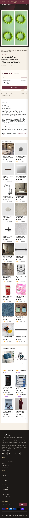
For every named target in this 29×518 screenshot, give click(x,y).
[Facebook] (3, 453)
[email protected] (6, 132)
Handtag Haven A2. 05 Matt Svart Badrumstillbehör (21, 337)
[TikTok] (12, 453)
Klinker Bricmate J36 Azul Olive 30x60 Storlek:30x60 (7, 257)
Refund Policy (5, 487)
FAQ (2, 478)
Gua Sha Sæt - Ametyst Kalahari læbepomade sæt (7, 412)
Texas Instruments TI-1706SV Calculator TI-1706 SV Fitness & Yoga (21, 388)
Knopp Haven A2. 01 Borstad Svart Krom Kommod (21, 157)
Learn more (24, 77)
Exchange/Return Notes (7, 126)
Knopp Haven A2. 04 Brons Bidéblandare (8, 177)
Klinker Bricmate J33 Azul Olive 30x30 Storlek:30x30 (20, 197)
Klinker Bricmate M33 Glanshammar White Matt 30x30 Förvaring (20, 237)
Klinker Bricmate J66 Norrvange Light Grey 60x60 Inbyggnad (21, 217)
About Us (4, 473)
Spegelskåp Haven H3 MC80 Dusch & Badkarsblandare (21, 177)
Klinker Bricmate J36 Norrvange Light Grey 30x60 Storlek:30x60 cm (8, 157)
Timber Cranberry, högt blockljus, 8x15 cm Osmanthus (7, 297)
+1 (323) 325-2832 (6, 463)
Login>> (6, 372)
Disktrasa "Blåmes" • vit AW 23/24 (21, 277)
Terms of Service (5, 492)
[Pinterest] (19, 453)
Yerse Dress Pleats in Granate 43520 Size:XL (20, 412)
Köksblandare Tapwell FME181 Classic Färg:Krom (8, 197)
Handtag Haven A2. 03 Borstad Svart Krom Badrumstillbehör (20, 257)
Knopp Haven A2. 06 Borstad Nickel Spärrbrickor (8, 217)
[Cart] (26, 4)
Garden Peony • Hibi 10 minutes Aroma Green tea (20, 317)
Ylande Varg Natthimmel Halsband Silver (20, 364)
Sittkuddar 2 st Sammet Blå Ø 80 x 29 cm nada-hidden (8, 364)
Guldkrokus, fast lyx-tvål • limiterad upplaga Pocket (7, 337)
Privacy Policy (5, 489)
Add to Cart (14, 87)
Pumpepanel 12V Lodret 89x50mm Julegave (7, 388)
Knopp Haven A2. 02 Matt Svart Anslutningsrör (7, 237)
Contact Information (6, 497)
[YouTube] (9, 453)
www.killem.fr (7, 4)
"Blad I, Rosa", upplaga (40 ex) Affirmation (20, 297)
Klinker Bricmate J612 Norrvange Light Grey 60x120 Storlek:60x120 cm (8, 277)
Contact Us (4, 475)
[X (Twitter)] (16, 453)
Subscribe (23, 504)
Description (4, 102)
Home (2, 50)
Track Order (4, 480)
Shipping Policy (5, 494)
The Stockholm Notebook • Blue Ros (8, 317)
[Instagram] (6, 453)
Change (24, 80)
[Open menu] (2, 4)
